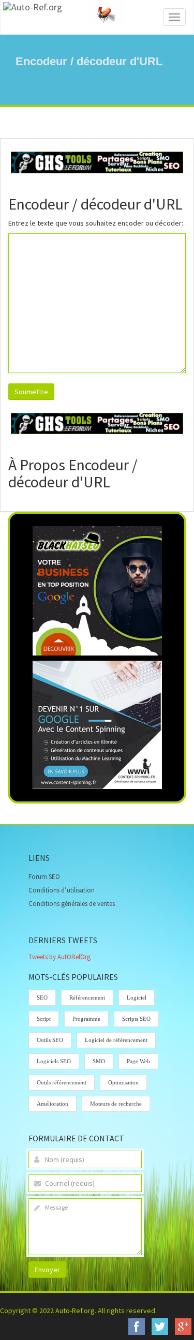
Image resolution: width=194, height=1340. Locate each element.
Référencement (87, 997)
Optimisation (123, 1082)
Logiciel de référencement (116, 1040)
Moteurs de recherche (116, 1103)
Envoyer (47, 1269)
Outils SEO (50, 1040)
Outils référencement (61, 1082)
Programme (86, 1019)
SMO (99, 1061)
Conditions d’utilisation (61, 890)
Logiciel (136, 997)
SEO (42, 997)
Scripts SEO (136, 1019)
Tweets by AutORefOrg (59, 956)
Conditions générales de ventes (71, 903)
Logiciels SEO (54, 1061)
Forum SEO (44, 876)
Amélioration (52, 1103)
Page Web (138, 1061)
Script (44, 1019)
